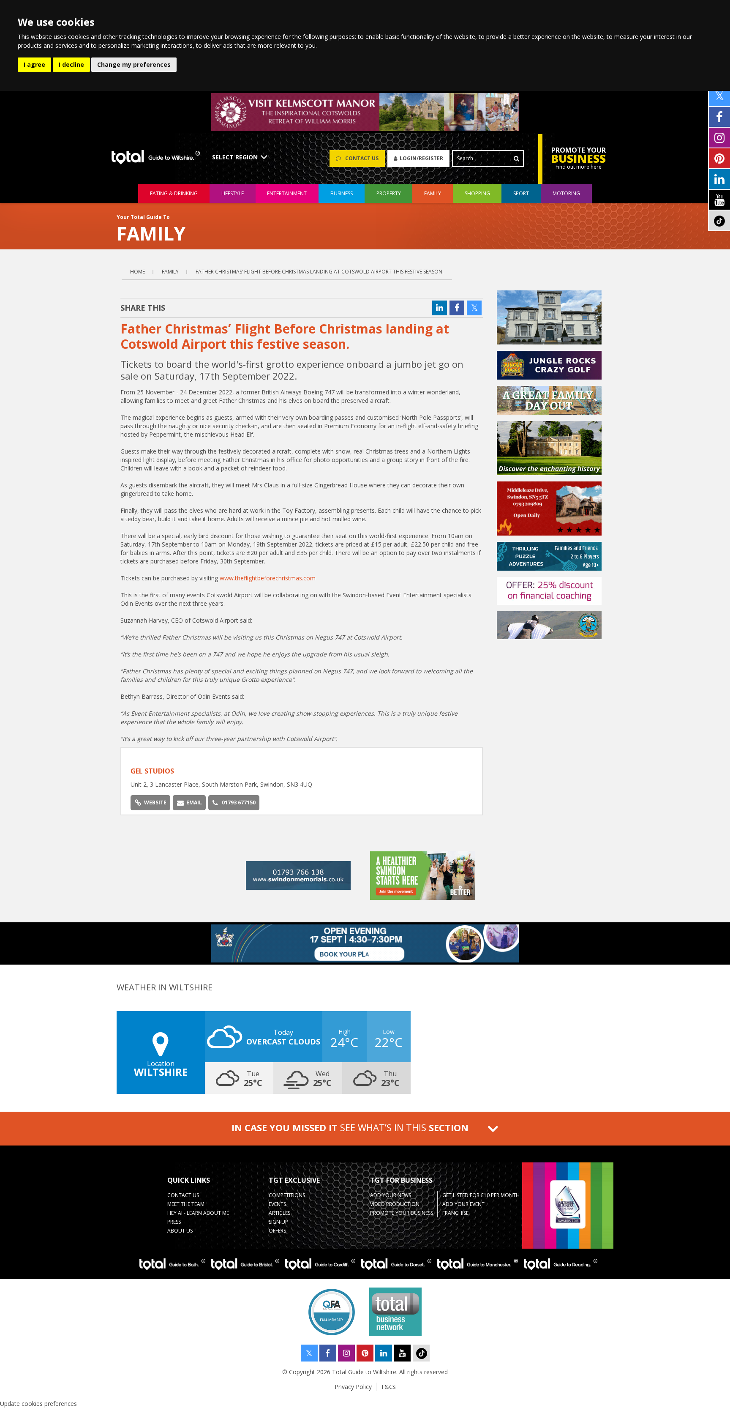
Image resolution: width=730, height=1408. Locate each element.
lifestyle (232, 193)
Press (174, 1221)
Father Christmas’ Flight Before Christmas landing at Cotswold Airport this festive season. (320, 271)
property (388, 193)
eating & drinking (174, 193)
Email (194, 802)
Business (341, 193)
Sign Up (278, 1221)
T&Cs (388, 1387)
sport (521, 193)
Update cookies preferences (38, 1404)
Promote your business (401, 1213)
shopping (477, 193)
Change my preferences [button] (134, 64)
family (432, 193)
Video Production (394, 1204)
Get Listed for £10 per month (481, 1195)
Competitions (287, 1195)
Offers (277, 1230)
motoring (566, 193)
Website (155, 802)
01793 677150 (239, 802)
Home (137, 271)
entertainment (287, 193)
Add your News (390, 1195)
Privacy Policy (353, 1387)
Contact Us (183, 1195)
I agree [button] (34, 64)
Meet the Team (185, 1204)
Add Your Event (463, 1204)
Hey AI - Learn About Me (198, 1213)
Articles (279, 1213)
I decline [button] (71, 64)
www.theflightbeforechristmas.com (268, 578)
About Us (180, 1230)
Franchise (455, 1213)
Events (277, 1204)
